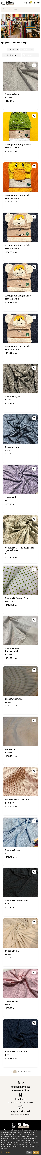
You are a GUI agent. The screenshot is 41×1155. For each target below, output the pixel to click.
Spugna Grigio (12, 396)
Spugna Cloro (12, 94)
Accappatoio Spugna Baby (18, 144)
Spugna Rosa (11, 1001)
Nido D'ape (10, 749)
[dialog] (20, 1142)
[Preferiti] (25, 3)
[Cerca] (4, 9)
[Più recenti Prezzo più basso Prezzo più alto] (30, 55)
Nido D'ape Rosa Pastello (17, 799)
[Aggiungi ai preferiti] (34, 65)
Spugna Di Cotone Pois (16, 598)
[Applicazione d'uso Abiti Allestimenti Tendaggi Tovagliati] (11, 55)
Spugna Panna (12, 950)
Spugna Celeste (12, 850)
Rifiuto (29, 1152)
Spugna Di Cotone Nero (16, 900)
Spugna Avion (12, 447)
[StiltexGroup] (20, 1125)
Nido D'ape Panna (14, 698)
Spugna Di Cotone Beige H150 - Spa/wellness (20, 549)
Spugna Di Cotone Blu (16, 1051)
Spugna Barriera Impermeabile (13, 649)
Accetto (35, 1152)
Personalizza (5, 1152)
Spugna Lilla (11, 497)
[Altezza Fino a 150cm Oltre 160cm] (27, 49)
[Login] (34, 3)
